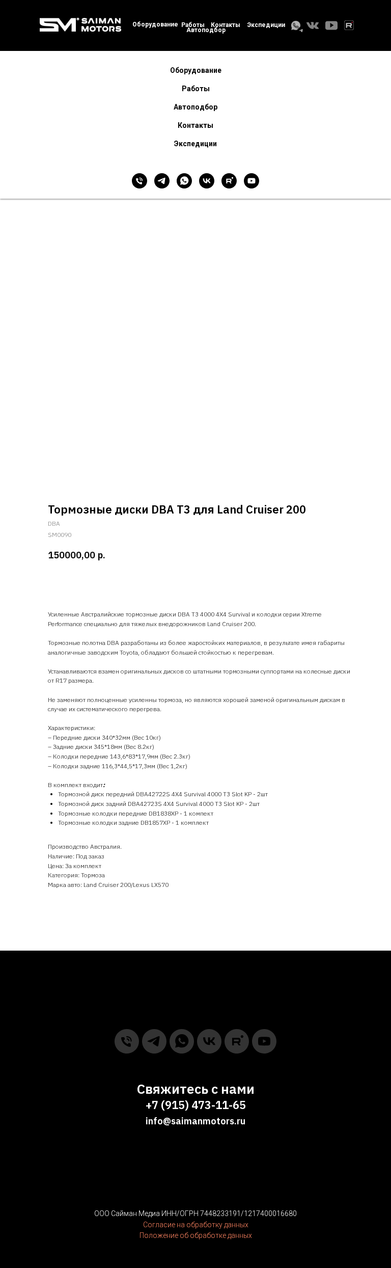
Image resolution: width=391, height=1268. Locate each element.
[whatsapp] (184, 180)
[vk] (206, 180)
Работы (193, 25)
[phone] (139, 180)
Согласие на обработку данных (195, 1225)
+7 (152, 1104)
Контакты (195, 125)
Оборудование (155, 24)
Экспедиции (266, 25)
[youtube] (251, 180)
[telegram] (162, 180)
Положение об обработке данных (195, 1235)
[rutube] (229, 180)
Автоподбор (206, 30)
